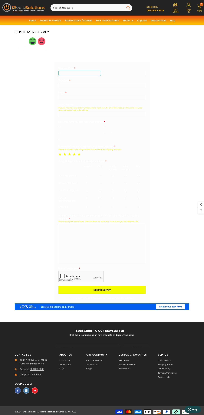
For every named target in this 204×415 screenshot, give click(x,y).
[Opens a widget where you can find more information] (193, 410)
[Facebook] (18, 390)
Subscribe (136, 347)
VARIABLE (72, 412)
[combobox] (87, 7)
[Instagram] (26, 390)
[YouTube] (35, 390)
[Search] (91, 7)
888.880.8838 (37, 369)
